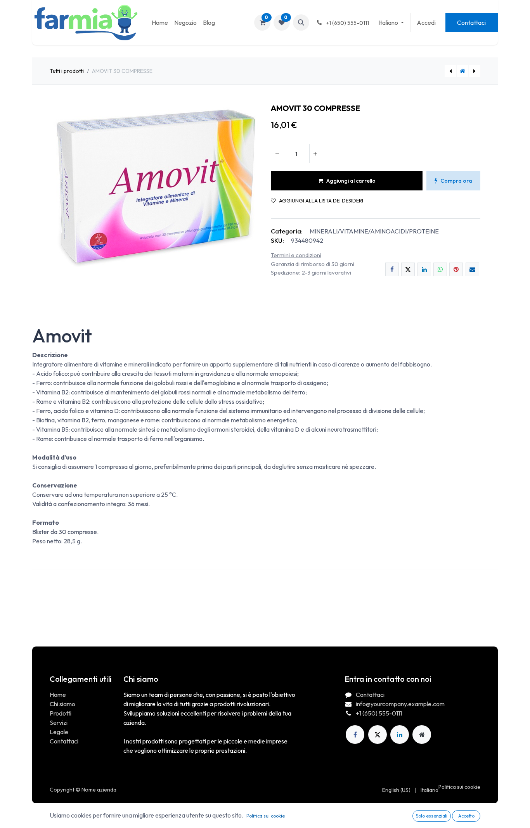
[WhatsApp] (440, 269)
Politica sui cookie (459, 786)
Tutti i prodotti (67, 70)
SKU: (277, 240)
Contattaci (471, 22)
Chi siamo (62, 704)
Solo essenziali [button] (431, 816)
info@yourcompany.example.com (400, 704)
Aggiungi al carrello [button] (351, 180)
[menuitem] (160, 22)
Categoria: (287, 231)
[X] (408, 269)
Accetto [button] (466, 816)
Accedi (426, 22)
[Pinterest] (456, 269)
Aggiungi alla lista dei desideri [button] (321, 200)
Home (58, 694)
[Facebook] (392, 269)
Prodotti (60, 713)
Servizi (59, 722)
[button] (301, 22)
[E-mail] (472, 269)
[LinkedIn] (424, 269)
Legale (59, 732)
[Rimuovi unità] (277, 153)
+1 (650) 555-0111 (379, 713)
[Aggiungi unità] (315, 153)
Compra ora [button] (456, 180)
